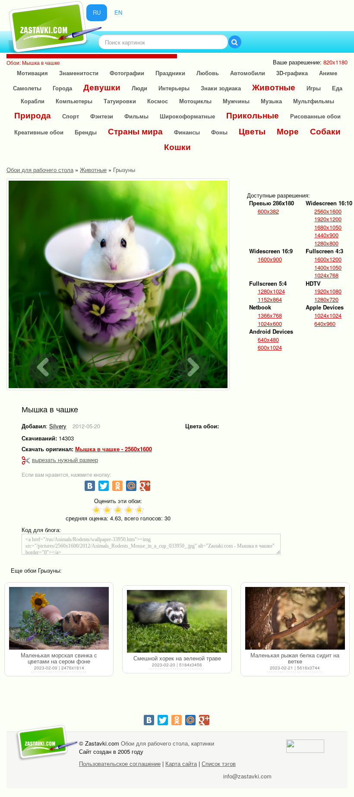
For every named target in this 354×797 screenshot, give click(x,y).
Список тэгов (219, 763)
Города (62, 88)
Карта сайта (181, 763)
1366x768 (270, 315)
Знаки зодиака (221, 88)
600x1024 (270, 347)
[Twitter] (103, 486)
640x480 (268, 340)
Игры (314, 88)
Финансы (187, 132)
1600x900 (270, 259)
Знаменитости (78, 73)
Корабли (32, 101)
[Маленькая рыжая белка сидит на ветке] (295, 618)
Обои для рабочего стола (39, 170)
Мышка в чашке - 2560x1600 (113, 449)
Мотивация (32, 73)
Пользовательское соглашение (120, 763)
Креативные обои (38, 132)
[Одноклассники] (117, 486)
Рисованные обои (315, 116)
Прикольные (252, 115)
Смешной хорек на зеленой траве (177, 658)
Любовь (207, 73)
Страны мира (135, 131)
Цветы (252, 131)
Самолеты (27, 88)
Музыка (271, 101)
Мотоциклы (195, 101)
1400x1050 (327, 267)
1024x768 (326, 275)
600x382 (268, 211)
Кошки (177, 147)
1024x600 (270, 324)
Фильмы (136, 116)
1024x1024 (327, 315)
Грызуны (124, 170)
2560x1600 (327, 211)
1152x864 (270, 299)
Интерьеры (174, 88)
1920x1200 (327, 219)
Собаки (325, 131)
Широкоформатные (187, 116)
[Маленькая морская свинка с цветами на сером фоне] (59, 618)
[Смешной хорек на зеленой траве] (177, 621)
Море (288, 131)
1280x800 (326, 243)
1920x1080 (327, 291)
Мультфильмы (313, 101)
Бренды (86, 132)
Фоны (219, 132)
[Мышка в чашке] (118, 284)
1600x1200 (327, 259)
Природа (32, 115)
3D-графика (292, 73)
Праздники (170, 73)
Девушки (101, 87)
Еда (337, 88)
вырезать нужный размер (65, 460)
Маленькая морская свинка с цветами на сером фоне (59, 658)
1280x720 (326, 299)
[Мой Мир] (131, 486)
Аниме (328, 73)
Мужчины (236, 101)
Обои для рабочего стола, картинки (167, 743)
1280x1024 (271, 291)
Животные (273, 87)
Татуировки (120, 101)
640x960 (324, 324)
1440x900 (326, 235)
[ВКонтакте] (90, 486)
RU (97, 12)
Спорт (70, 116)
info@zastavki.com (247, 776)
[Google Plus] (145, 486)
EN (118, 12)
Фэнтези (101, 116)
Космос (157, 101)
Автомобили (247, 73)
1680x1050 (327, 227)
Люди (139, 88)
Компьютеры (74, 101)
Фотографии (127, 73)
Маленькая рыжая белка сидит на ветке (294, 658)
